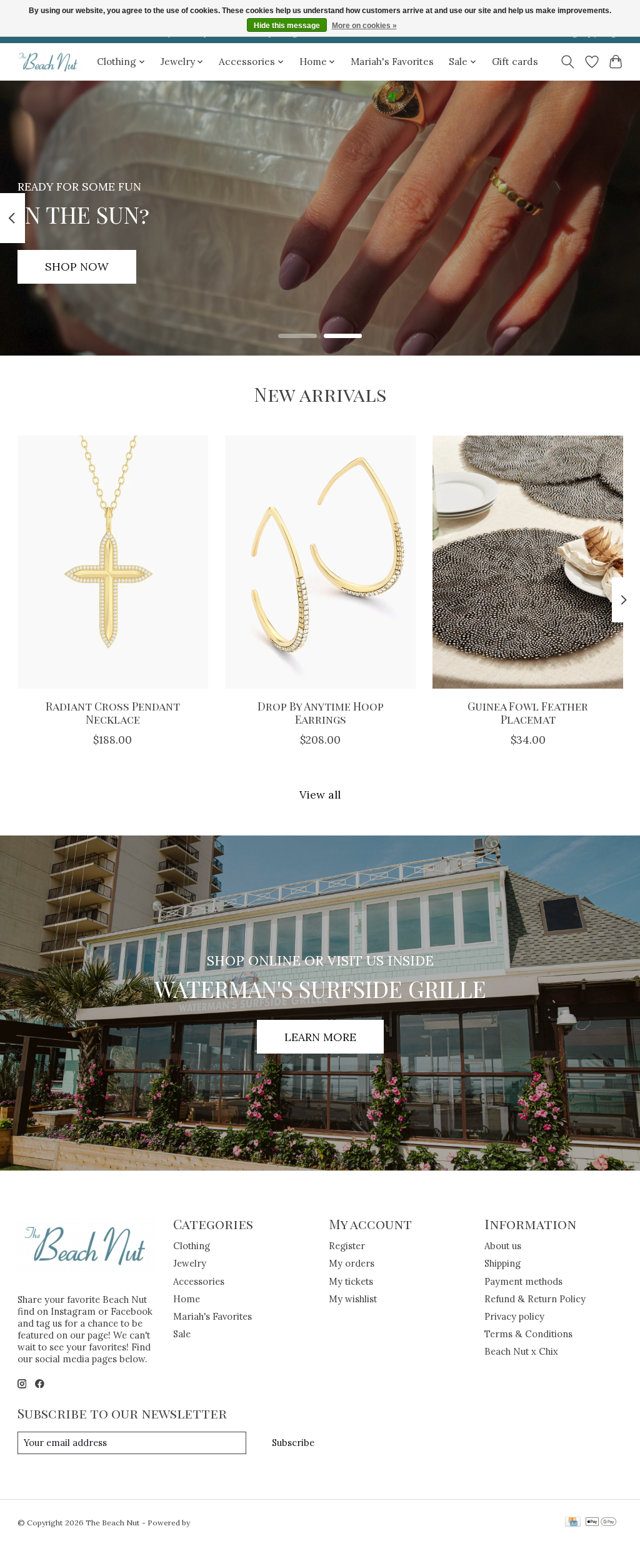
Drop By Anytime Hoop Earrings (320, 712)
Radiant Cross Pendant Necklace (112, 712)
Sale (182, 1334)
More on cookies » (364, 25)
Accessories (198, 1281)
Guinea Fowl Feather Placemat (528, 712)
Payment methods (523, 1281)
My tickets (351, 1281)
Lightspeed (212, 1522)
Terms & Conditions (528, 1334)
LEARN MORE (320, 1037)
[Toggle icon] (567, 62)
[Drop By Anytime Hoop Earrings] (320, 562)
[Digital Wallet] (601, 1523)
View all (320, 794)
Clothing (191, 1246)
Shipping (502, 1263)
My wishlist (353, 1299)
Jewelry (189, 1263)
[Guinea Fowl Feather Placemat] (527, 562)
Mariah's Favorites (392, 61)
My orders (351, 1263)
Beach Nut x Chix (521, 1351)
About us (502, 1246)
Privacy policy (514, 1316)
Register (347, 1246)
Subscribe (293, 1443)
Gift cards (515, 61)
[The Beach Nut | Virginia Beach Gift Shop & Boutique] (48, 61)
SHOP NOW (77, 266)
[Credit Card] (573, 1523)
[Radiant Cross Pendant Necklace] (113, 562)
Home (186, 1299)
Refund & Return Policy (535, 1299)
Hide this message (287, 25)
